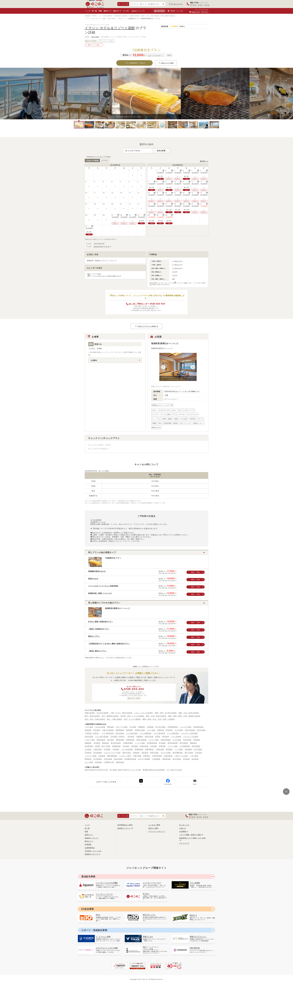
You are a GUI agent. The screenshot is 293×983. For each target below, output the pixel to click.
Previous (106, 94)
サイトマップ (184, 843)
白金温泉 (101, 756)
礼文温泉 (132, 727)
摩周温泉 (169, 749)
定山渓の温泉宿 (103, 713)
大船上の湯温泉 (108, 730)
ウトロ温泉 (179, 749)
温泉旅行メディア (137, 11)
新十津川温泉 (161, 727)
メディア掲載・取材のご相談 (190, 835)
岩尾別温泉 (166, 759)
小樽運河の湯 (109, 762)
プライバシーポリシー (156, 831)
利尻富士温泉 (140, 730)
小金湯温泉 (156, 759)
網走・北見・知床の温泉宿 (156, 716)
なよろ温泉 (89, 762)
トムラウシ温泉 (90, 756)
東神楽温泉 (101, 740)
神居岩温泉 (144, 746)
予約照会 (176, 11)
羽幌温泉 (141, 727)
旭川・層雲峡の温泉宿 (110, 716)
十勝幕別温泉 (128, 743)
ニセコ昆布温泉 (127, 749)
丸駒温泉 (136, 752)
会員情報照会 (90, 848)
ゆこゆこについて (177, 4)
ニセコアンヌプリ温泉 (112, 752)
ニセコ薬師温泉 (145, 733)
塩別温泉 (131, 736)
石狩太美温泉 (190, 730)
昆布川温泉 (119, 733)
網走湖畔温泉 (112, 756)
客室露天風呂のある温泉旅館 (154, 770)
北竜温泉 (150, 727)
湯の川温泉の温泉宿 (167, 16)
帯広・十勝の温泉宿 (114, 719)
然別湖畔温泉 (178, 752)
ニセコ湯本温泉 (159, 733)
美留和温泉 (120, 762)
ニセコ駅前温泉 (108, 733)
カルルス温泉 (166, 752)
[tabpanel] (146, 93)
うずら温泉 (89, 727)
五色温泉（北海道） (118, 736)
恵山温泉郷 (97, 752)
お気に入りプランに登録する (147, 326)
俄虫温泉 (88, 730)
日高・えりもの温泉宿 (132, 719)
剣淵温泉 (160, 730)
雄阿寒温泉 (120, 730)
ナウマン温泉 (173, 746)
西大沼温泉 (184, 743)
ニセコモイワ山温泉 (190, 736)
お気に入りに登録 (167, 63)
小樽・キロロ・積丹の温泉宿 (121, 713)
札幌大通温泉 (166, 740)
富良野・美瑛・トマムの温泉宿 (132, 716)
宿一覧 (94, 11)
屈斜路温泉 (120, 740)
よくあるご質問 (154, 825)
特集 (100, 11)
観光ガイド (117, 11)
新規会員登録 (160, 11)
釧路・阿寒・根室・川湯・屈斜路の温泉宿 (184, 716)
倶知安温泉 (89, 736)
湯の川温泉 (95, 37)
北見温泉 (125, 746)
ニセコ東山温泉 (132, 733)
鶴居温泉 (129, 730)
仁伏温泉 (88, 749)
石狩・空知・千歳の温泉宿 (95, 719)
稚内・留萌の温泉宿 (92, 716)
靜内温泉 (165, 736)
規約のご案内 (153, 828)
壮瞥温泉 (146, 756)
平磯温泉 (139, 736)
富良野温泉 (89, 746)
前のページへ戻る (94, 45)
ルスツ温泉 (151, 730)
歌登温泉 (98, 762)
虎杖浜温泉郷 (173, 743)
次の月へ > (204, 161)
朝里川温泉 (154, 752)
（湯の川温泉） (111, 18)
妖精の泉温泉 (142, 740)
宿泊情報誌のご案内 (125, 825)
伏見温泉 (96, 743)
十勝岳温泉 (160, 749)
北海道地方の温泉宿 (120, 16)
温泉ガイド (108, 11)
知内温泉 (195, 759)
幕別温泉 (105, 743)
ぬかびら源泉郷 (144, 759)
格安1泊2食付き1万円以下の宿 (96, 770)
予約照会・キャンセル (93, 851)
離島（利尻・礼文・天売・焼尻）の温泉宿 (159, 719)
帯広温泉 (96, 730)
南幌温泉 (88, 743)
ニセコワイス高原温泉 (189, 733)
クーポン (126, 11)
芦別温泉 (88, 752)
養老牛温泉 (126, 752)
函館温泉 (193, 743)
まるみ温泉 (179, 730)
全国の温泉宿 (107, 16)
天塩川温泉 (108, 759)
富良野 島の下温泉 (102, 746)
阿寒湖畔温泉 (173, 727)
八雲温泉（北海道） (92, 733)
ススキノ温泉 (154, 740)
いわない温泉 (90, 740)
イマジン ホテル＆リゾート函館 (95, 18)
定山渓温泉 (198, 749)
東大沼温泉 (177, 759)
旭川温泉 (110, 740)
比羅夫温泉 (168, 756)
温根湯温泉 (116, 746)
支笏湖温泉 (196, 746)
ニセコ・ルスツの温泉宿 (143, 713)
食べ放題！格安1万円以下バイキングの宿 (125, 770)
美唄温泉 (196, 740)
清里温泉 (162, 746)
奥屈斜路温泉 (198, 727)
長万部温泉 (97, 759)
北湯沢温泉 (97, 749)
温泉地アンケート (124, 828)
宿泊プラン (122, 18)
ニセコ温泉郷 (176, 736)
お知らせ (182, 828)
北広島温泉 (187, 740)
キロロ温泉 (177, 740)
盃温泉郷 (188, 749)
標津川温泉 (149, 736)
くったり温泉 (140, 743)
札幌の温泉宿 (90, 713)
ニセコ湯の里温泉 (102, 736)
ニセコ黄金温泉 (173, 733)
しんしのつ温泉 (185, 727)
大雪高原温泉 (157, 756)
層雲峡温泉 (139, 749)
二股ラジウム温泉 (181, 756)
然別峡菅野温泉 (130, 759)
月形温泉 (107, 749)
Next (186, 94)
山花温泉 (153, 746)
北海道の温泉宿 (134, 16)
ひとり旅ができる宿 (174, 770)
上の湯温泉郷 (185, 746)
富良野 (157, 736)
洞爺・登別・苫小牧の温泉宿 (166, 713)
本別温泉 (162, 743)
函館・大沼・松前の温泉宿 (150, 16)
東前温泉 (110, 727)
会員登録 (88, 844)
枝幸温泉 (169, 730)
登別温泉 (186, 759)
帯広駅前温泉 (152, 743)
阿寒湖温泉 (130, 740)
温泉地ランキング (91, 838)
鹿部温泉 (88, 759)
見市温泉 (198, 752)
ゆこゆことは (184, 825)
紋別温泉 (134, 746)
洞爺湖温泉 (149, 749)
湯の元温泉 (201, 730)
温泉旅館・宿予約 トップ (93, 16)
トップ (88, 11)
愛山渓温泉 (118, 759)
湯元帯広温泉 (116, 743)
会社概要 (182, 831)
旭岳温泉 (145, 752)
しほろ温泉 (194, 756)
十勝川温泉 (137, 756)
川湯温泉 (115, 749)
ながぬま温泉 (100, 727)
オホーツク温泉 (122, 727)
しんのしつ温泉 (125, 756)
